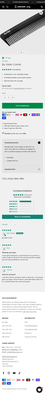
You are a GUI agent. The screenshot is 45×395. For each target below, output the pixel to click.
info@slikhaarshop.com (14, 352)
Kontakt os (28, 333)
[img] (6, 230)
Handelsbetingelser (31, 326)
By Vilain (5, 61)
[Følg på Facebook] (3, 373)
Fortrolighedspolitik (31, 329)
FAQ (26, 322)
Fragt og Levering (30, 337)
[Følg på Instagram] (8, 373)
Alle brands (6, 337)
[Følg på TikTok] (19, 373)
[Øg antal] (12, 97)
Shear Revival (6, 333)
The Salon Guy (7, 329)
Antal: (4, 93)
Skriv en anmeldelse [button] (23, 217)
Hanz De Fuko (7, 326)
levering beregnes (19, 88)
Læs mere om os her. (30, 311)
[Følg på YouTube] (14, 373)
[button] (7, 69)
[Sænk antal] (4, 97)
